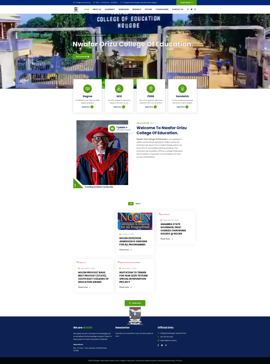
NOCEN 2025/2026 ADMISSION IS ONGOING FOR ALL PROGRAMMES (133, 241)
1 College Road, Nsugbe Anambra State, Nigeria (140, 2)
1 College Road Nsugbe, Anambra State (173, 333)
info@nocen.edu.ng (83, 2)
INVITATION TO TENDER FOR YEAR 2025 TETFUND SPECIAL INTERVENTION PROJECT (133, 277)
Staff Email (185, 2)
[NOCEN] (76, 9)
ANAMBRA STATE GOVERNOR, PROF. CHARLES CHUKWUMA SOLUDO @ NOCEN (173, 229)
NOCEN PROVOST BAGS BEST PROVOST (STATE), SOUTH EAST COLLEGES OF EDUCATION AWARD (93, 277)
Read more (124, 249)
